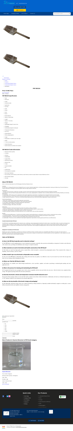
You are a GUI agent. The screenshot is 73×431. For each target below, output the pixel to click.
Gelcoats (40, 399)
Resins (40, 397)
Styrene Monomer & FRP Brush (44, 401)
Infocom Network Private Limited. (21, 427)
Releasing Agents (42, 405)
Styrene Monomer (6, 371)
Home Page (6, 13)
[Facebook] (3, 396)
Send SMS (42, 420)
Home (6, 80)
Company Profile (15, 13)
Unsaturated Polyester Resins (10, 83)
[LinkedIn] (7, 396)
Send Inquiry (20, 10)
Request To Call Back (6, 79)
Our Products (24, 13)
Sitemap (25, 403)
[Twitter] (5, 396)
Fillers (40, 403)
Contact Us (32, 13)
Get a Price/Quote (5, 92)
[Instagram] (9, 396)
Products (6, 81)
